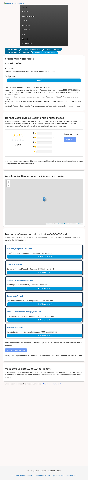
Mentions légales (28, 163)
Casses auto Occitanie (31, 49)
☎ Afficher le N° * (44, 80)
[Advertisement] (20, 419)
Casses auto (12, 49)
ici (6, 358)
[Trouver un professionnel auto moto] (14, 3)
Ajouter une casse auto (16, 350)
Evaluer (70, 139)
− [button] (8, 185)
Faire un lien (72, 475)
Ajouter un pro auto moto (55, 475)
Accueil (24, 7)
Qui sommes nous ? (20, 475)
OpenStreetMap (62, 224)
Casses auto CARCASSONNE (18, 53)
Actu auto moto (27, 43)
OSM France (78, 224)
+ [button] (8, 181)
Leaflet (48, 224)
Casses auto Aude (52, 49)
